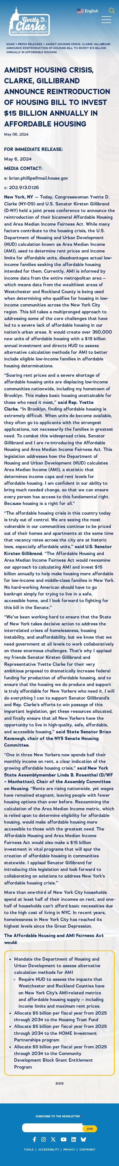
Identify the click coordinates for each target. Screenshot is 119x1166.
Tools (29, 1149)
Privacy (69, 1149)
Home (10, 44)
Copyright (87, 1149)
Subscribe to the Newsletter (59, 1116)
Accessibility (48, 1149)
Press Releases (30, 44)
